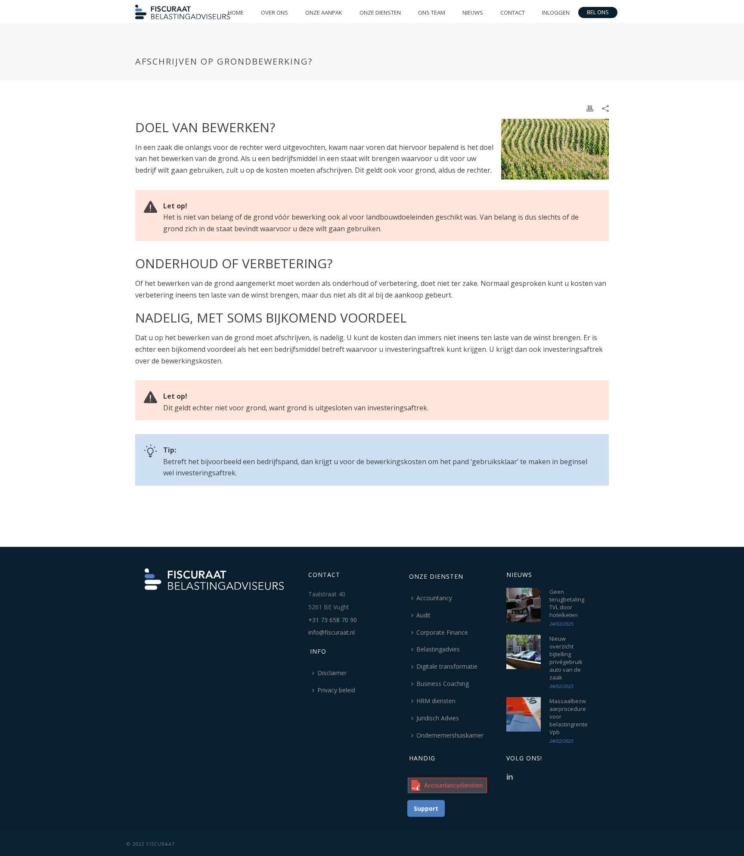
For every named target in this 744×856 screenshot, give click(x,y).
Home (236, 12)
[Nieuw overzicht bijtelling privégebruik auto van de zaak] (523, 652)
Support (426, 808)
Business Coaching (442, 683)
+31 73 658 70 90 (332, 620)
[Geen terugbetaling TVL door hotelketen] (523, 605)
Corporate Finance (442, 632)
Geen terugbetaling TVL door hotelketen (566, 603)
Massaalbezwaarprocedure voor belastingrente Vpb (568, 716)
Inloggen (556, 12)
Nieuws (472, 12)
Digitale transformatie (446, 666)
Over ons (274, 12)
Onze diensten (380, 12)
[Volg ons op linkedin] (509, 777)
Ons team (431, 12)
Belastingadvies (438, 649)
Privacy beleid (336, 690)
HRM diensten (436, 701)
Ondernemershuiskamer (450, 735)
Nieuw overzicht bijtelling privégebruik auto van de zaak (566, 658)
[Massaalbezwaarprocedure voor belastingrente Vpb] (523, 714)
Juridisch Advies (437, 718)
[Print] (589, 108)
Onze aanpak (323, 12)
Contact (512, 12)
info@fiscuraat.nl (331, 632)
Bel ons (598, 12)
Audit (423, 615)
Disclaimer (332, 673)
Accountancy (434, 598)
